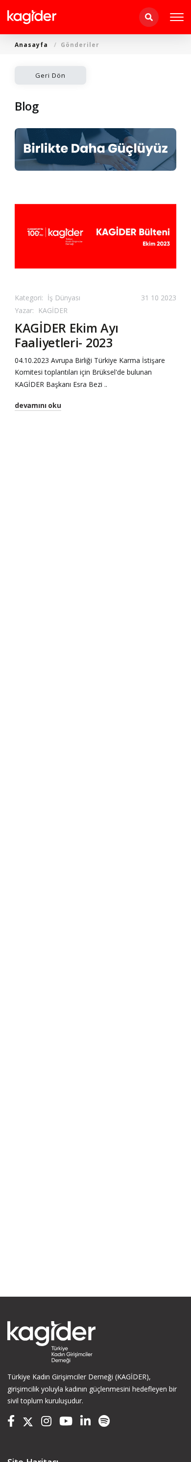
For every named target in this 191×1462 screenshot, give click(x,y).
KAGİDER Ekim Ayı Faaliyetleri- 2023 (66, 335)
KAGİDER (41, 310)
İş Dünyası (47, 297)
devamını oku (38, 405)
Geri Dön (50, 75)
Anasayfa (31, 45)
